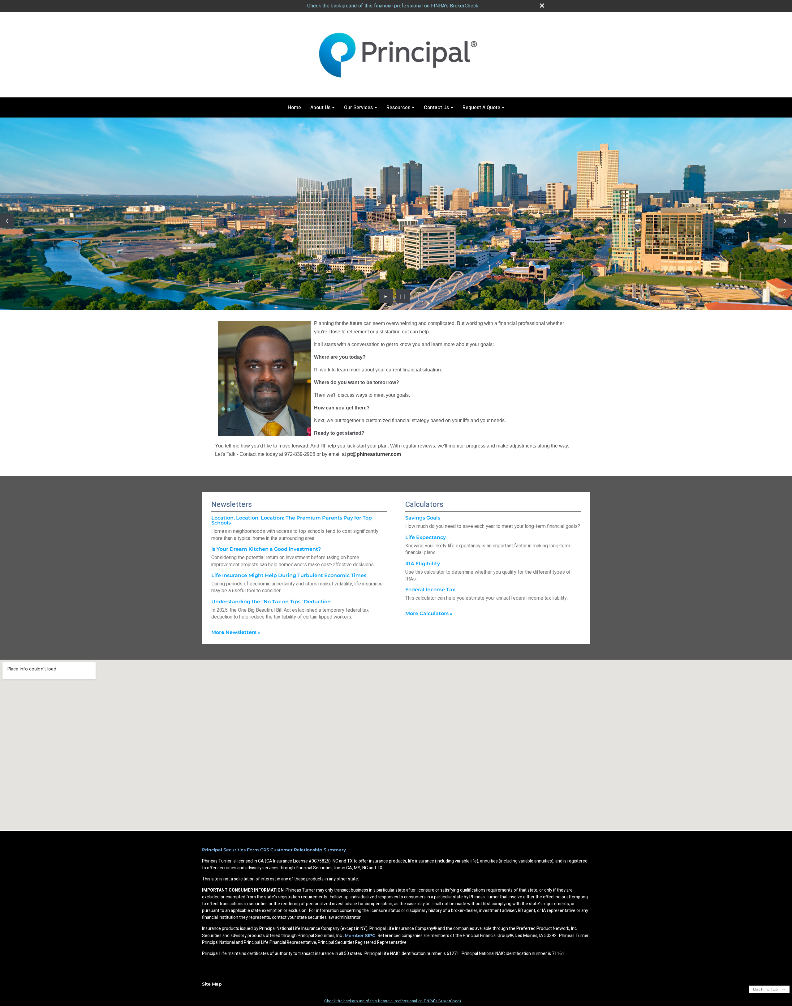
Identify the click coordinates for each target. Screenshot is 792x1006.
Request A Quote (481, 107)
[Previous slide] (7, 221)
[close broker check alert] (542, 5)
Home (294, 107)
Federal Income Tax (430, 590)
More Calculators (429, 613)
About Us (320, 107)
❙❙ (403, 296)
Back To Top (766, 989)
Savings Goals (422, 518)
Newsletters (231, 504)
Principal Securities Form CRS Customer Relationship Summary (274, 850)
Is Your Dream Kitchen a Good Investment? (266, 549)
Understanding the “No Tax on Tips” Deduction (271, 602)
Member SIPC (360, 935)
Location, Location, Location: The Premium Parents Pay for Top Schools (291, 520)
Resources (398, 107)
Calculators (424, 504)
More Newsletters (235, 632)
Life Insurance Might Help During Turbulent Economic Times (288, 575)
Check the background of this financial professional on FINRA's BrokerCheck (392, 6)
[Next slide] (785, 221)
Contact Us (436, 107)
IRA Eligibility (422, 564)
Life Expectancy (425, 537)
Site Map (212, 984)
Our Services (358, 107)
